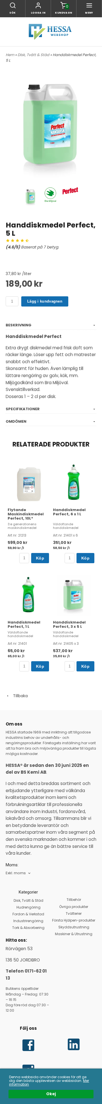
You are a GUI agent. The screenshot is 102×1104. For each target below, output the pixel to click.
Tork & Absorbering (28, 927)
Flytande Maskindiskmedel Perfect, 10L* (26, 514)
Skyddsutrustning (73, 927)
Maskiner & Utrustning (73, 933)
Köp (40, 558)
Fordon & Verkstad (28, 914)
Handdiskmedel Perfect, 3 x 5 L (69, 624)
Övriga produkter (73, 906)
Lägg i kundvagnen (44, 301)
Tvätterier (74, 913)
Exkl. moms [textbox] (16, 873)
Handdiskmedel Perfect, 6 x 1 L (69, 512)
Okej (51, 1094)
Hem (10, 55)
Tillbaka (19, 696)
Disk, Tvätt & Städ (34, 55)
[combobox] (18, 873)
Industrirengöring (28, 920)
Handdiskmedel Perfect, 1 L (24, 624)
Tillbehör (74, 899)
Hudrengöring (28, 907)
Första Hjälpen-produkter (73, 920)
